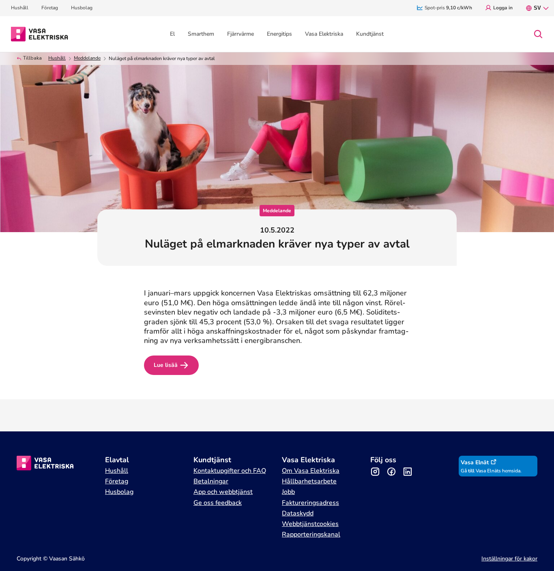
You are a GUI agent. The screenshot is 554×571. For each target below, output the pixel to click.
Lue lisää (166, 365)
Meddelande (87, 58)
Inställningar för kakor (509, 558)
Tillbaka (32, 58)
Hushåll (57, 58)
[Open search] (538, 34)
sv (537, 8)
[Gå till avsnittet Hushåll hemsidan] (39, 33)
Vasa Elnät (475, 462)
